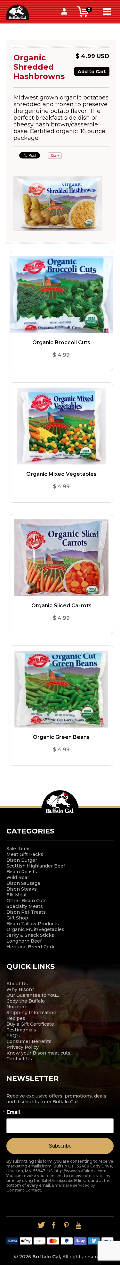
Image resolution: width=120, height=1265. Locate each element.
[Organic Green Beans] (61, 689)
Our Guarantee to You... (32, 995)
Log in (64, 11)
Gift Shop (17, 918)
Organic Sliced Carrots (61, 606)
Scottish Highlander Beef (35, 866)
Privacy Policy (22, 1047)
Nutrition (17, 1007)
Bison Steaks (21, 889)
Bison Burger (21, 860)
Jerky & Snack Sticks (30, 935)
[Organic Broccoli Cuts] (61, 294)
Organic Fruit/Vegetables (35, 929)
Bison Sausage (23, 883)
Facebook (54, 1225)
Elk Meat (16, 895)
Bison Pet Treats (26, 912)
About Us (17, 984)
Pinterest (66, 1225)
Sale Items (18, 848)
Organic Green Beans (61, 737)
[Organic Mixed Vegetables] (61, 426)
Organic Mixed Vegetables (61, 474)
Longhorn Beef (24, 941)
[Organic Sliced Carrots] (61, 557)
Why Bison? (20, 989)
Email (13, 1112)
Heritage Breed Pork (30, 947)
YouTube (78, 1225)
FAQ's (13, 1035)
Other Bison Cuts (26, 900)
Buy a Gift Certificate (30, 1024)
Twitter (41, 1225)
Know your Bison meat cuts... (39, 1053)
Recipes (15, 1018)
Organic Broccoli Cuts (61, 342)
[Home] (17, 11)
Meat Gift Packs (24, 854)
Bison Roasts (21, 872)
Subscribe (60, 1146)
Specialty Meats (24, 906)
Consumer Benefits (29, 1041)
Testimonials (21, 1030)
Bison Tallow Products (32, 924)
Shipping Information (31, 1012)
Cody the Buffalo (25, 1001)
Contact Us (19, 1059)
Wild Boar (17, 877)
